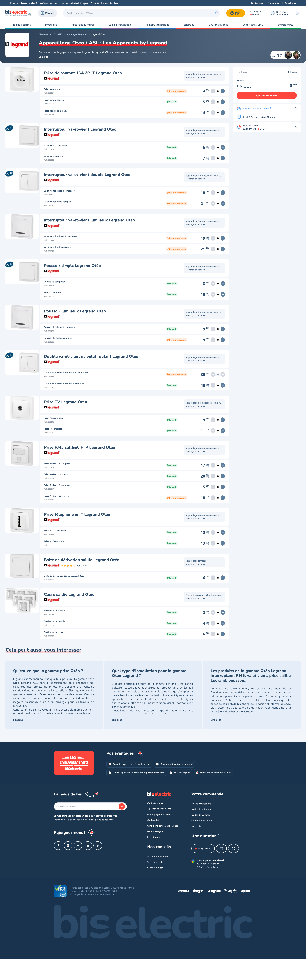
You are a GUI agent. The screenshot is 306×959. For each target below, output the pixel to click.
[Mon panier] (297, 13)
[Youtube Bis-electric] (78, 845)
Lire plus (18, 719)
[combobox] (141, 13)
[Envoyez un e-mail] (221, 848)
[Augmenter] (223, 91)
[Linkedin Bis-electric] (88, 845)
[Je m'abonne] (122, 806)
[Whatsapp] (233, 848)
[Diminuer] (213, 91)
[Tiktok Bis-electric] (97, 845)
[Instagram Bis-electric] (68, 845)
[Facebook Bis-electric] (58, 845)
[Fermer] (6, 3)
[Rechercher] (216, 13)
